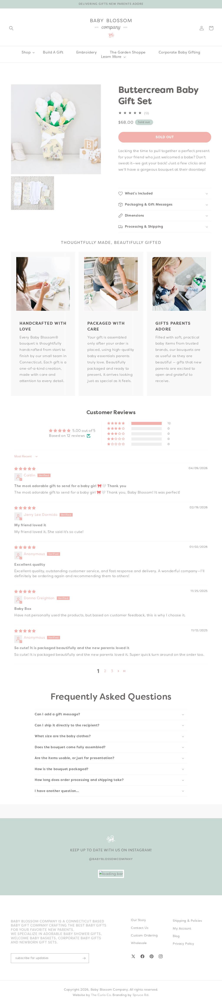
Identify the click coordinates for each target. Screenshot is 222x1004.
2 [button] (105, 671)
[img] (25, 468)
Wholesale (139, 943)
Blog (176, 936)
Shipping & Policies (187, 921)
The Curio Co (101, 995)
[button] (11, 28)
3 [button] (112, 671)
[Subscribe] (84, 958)
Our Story (138, 920)
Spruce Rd (141, 995)
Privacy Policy (183, 944)
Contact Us (139, 928)
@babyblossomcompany (111, 859)
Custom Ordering (144, 935)
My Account (182, 928)
